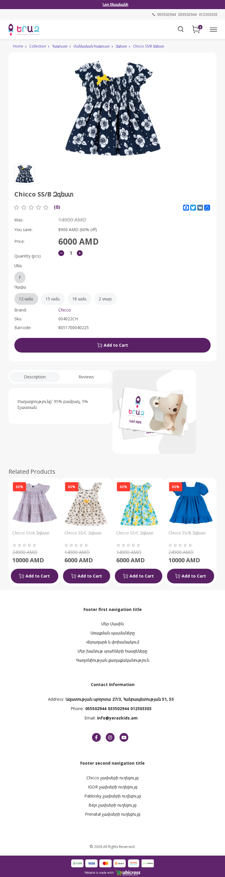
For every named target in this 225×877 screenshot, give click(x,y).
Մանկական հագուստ (92, 46)
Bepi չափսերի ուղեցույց (112, 805)
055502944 (95, 708)
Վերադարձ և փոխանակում (112, 642)
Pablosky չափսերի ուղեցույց (112, 796)
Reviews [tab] (86, 377)
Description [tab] (35, 377)
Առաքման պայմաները (113, 633)
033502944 (118, 708)
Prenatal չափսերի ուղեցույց (112, 814)
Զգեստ (121, 46)
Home (18, 46)
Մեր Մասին (112, 624)
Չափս (63, 293)
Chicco (64, 310)
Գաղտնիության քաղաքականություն (112, 660)
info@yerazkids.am (117, 718)
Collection (37, 46)
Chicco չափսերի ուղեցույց (112, 778)
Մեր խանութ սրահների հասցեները (112, 651)
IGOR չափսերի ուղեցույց (112, 787)
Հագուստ (59, 46)
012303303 (140, 708)
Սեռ (18, 271)
